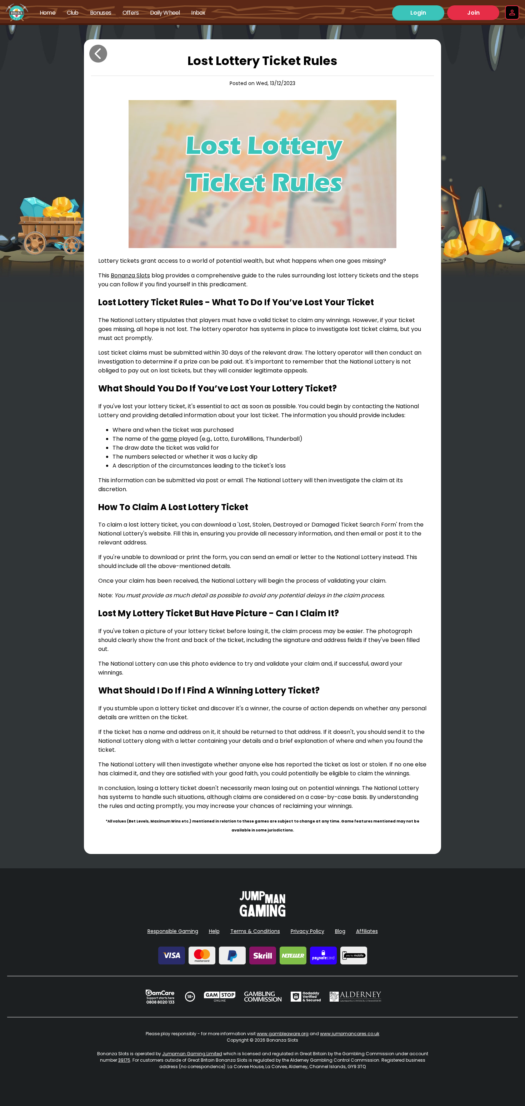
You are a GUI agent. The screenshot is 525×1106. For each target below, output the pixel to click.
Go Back (98, 54)
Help (214, 931)
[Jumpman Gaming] (262, 914)
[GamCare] (160, 997)
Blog (340, 931)
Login (418, 13)
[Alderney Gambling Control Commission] (355, 997)
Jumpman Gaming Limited (192, 1054)
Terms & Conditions (255, 931)
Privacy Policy (307, 931)
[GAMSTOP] (220, 997)
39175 (124, 1060)
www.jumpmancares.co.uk (349, 1034)
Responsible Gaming (173, 931)
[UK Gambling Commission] (262, 997)
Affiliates (367, 931)
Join (473, 13)
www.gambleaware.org (283, 1034)
